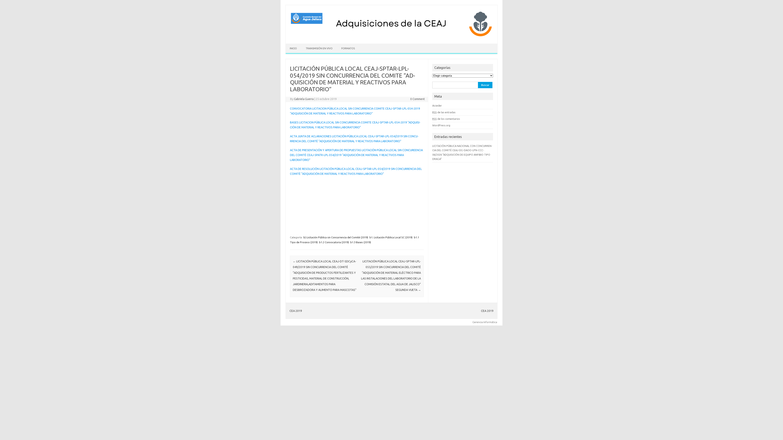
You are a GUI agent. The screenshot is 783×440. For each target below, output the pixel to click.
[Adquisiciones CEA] (391, 36)
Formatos (348, 48)
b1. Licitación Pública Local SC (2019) (391, 237)
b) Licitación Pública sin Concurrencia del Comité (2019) (335, 237)
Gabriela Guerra (304, 99)
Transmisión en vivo (319, 48)
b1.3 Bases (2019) (360, 242)
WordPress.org (441, 125)
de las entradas (444, 112)
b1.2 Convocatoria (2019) (334, 242)
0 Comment (417, 99)
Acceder (437, 105)
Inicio (293, 48)
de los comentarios (446, 118)
